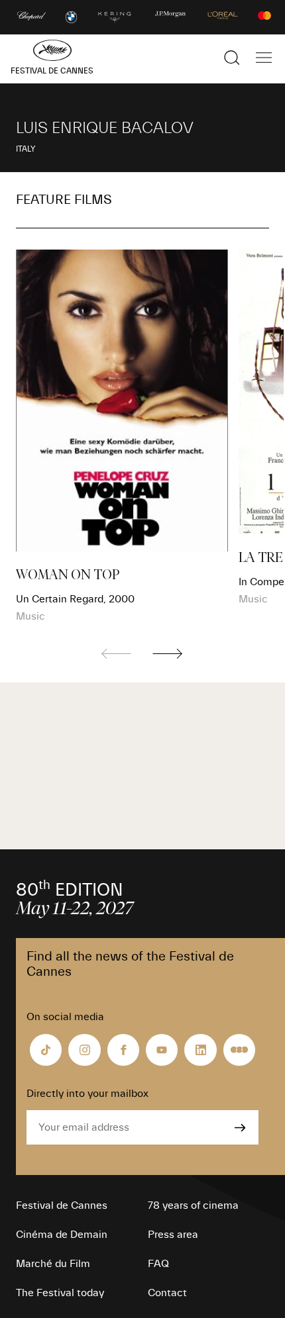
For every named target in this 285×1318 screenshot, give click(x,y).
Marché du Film (53, 1264)
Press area (173, 1235)
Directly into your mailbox (87, 1094)
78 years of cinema (193, 1205)
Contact (167, 1293)
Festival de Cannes (61, 1205)
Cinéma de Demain (61, 1235)
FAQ (158, 1264)
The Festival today (60, 1293)
